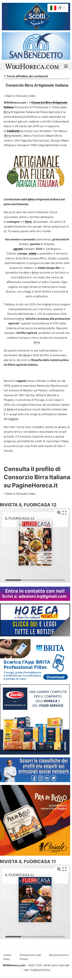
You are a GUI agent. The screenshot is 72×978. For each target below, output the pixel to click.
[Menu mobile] (66, 66)
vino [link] (26, 272)
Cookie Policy (7, 956)
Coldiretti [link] (13, 131)
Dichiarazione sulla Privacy (30, 956)
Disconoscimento (59, 954)
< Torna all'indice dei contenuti (26, 76)
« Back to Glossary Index (20, 96)
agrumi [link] (18, 249)
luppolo (21, 381)
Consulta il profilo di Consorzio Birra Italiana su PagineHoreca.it (37, 477)
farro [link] (28, 221)
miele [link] (32, 253)
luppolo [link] (13, 419)
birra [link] (31, 199)
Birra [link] (7, 112)
